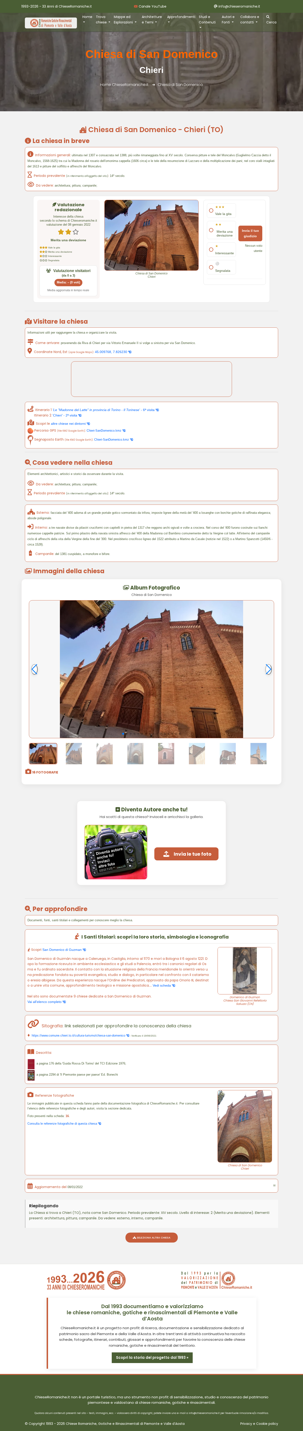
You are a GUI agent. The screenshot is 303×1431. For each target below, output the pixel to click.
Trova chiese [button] (102, 19)
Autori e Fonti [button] (228, 19)
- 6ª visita (104, 410)
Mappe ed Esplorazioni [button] (124, 19)
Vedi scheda (162, 985)
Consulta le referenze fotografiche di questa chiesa (62, 1123)
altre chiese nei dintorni (69, 423)
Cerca (271, 22)
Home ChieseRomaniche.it (124, 84)
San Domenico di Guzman (62, 950)
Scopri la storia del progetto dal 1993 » (152, 1357)
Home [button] (87, 16)
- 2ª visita (65, 415)
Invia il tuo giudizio (250, 233)
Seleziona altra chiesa (153, 1237)
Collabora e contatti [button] (249, 19)
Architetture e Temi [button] (152, 19)
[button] (123, 734)
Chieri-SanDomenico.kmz (104, 430)
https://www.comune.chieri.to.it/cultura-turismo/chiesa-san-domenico (78, 1035)
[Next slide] (268, 669)
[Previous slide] (34, 669)
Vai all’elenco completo (44, 1002)
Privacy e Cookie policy (259, 1424)
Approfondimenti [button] (181, 16)
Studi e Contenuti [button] (207, 19)
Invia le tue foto (192, 854)
